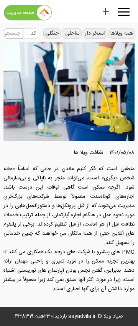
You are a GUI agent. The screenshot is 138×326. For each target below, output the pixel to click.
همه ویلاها (121, 33)
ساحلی (72, 33)
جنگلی (52, 33)
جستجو (12, 33)
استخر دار (95, 33)
